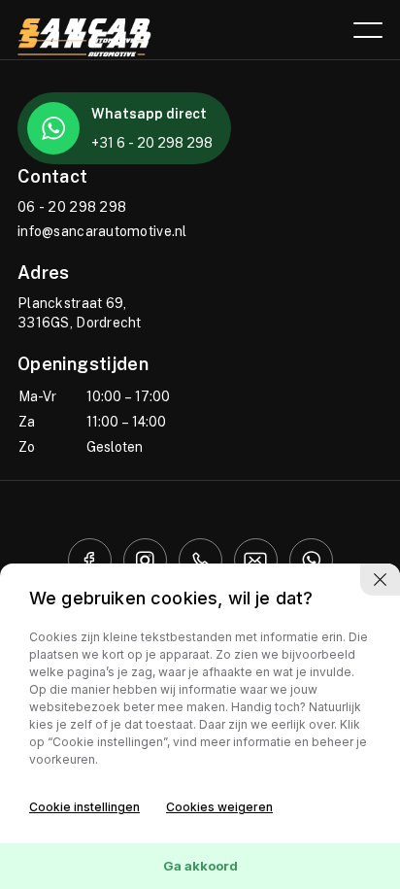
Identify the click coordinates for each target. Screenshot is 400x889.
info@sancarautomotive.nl (102, 230)
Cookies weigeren (219, 807)
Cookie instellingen (84, 807)
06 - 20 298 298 (71, 206)
